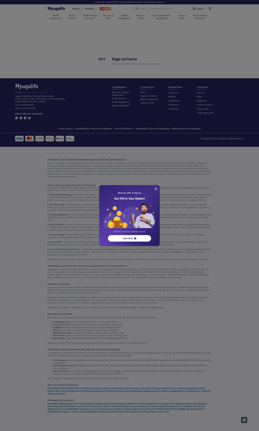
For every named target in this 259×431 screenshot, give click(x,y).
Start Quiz (128, 238)
